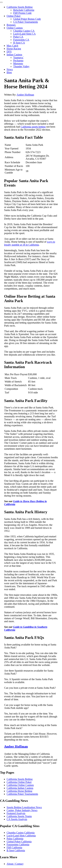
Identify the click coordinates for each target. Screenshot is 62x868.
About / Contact (15, 863)
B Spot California (16, 850)
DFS (9, 51)
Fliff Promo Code (22, 13)
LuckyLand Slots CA (24, 33)
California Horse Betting (19, 791)
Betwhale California (23, 10)
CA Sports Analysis (17, 819)
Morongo (18, 63)
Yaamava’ (18, 57)
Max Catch (12, 45)
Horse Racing (14, 48)
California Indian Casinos (20, 788)
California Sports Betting (20, 7)
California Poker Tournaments (22, 794)
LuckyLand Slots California (21, 835)
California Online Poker (19, 782)
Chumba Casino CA (24, 30)
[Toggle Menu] (1, 2)
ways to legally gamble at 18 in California (29, 243)
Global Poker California (19, 841)
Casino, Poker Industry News (22, 810)
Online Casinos (15, 27)
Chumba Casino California (21, 832)
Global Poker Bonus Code (27, 18)
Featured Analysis (16, 813)
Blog (9, 72)
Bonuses (11, 24)
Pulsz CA (18, 36)
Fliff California (14, 847)
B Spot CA (19, 42)
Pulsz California (15, 838)
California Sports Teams (19, 816)
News (10, 69)
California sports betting (33, 126)
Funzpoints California (18, 844)
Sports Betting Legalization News (24, 807)
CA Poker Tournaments (25, 21)
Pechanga (18, 60)
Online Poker (14, 16)
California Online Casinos (20, 785)
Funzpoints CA (21, 39)
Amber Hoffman (25, 94)
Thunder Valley (21, 66)
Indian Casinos (14, 54)
